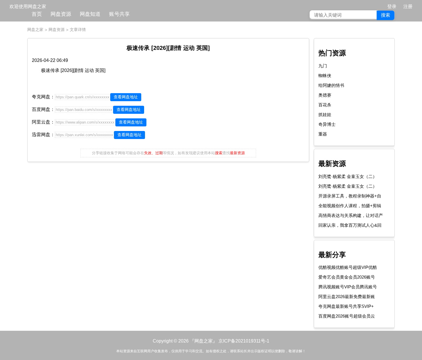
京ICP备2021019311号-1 (243, 341)
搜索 (385, 15)
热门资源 (332, 53)
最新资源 (332, 163)
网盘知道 (90, 14)
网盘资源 (61, 14)
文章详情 (78, 29)
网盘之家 (35, 29)
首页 (37, 14)
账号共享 (119, 14)
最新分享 (332, 255)
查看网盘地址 (126, 97)
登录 (391, 6)
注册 (408, 6)
